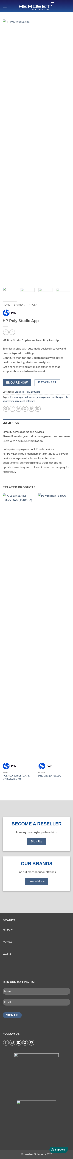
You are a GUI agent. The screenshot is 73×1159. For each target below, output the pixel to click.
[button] (5, 6)
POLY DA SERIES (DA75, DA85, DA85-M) (16, 777)
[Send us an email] (19, 1043)
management (44, 397)
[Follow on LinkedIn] (25, 1043)
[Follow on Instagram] (12, 1043)
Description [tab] (11, 422)
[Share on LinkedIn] (38, 409)
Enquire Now (17, 382)
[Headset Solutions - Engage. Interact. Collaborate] (36, 6)
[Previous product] (12, 332)
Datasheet (47, 382)
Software (35, 391)
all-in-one (13, 397)
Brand (18, 304)
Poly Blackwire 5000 (49, 775)
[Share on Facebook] (12, 409)
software (30, 401)
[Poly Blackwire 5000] (54, 626)
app (21, 397)
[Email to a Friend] (25, 409)
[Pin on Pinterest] (31, 409)
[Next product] (6, 332)
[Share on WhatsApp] (6, 409)
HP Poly (32, 304)
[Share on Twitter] (19, 409)
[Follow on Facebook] (6, 1043)
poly (66, 397)
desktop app (30, 397)
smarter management (14, 401)
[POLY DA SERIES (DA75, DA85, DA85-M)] (19, 626)
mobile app (57, 397)
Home (6, 304)
